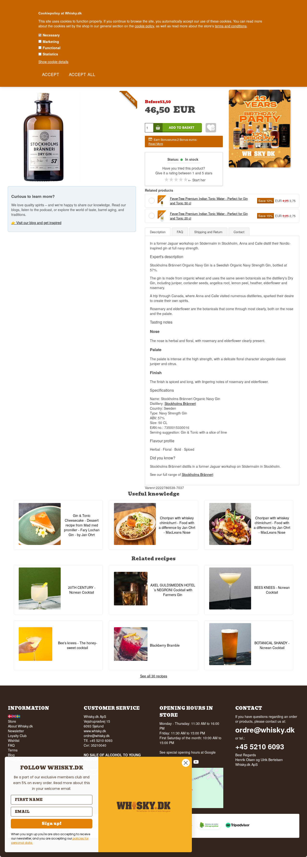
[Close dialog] (186, 763)
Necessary (51, 35)
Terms (13, 750)
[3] (176, 179)
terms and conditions (231, 26)
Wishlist (13, 740)
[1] (166, 179)
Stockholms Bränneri (180, 403)
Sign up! (51, 824)
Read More (155, 144)
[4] (180, 179)
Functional (51, 47)
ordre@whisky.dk (97, 735)
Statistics (50, 54)
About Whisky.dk (20, 726)
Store (12, 721)
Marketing (51, 41)
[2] (171, 179)
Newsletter (16, 730)
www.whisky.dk (95, 730)
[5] (185, 179)
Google (210, 752)
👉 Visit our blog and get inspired (36, 222)
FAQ (11, 745)
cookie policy (144, 26)
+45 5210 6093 (259, 746)
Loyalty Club (17, 735)
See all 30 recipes (153, 676)
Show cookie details (53, 61)
